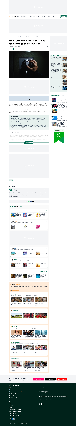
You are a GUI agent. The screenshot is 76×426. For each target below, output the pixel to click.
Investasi (11, 180)
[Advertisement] (38, 7)
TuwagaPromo (48, 16)
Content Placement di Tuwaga (15, 409)
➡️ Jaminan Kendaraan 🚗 (14, 389)
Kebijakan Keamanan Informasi (15, 415)
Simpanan (43, 16)
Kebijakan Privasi (12, 413)
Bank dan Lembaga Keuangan (15, 411)
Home (18, 16)
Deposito (11, 401)
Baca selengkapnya (29, 142)
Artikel (54, 16)
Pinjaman (37, 16)
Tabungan (11, 405)
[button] (29, 201)
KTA (10, 399)
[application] (39, 16)
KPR (10, 403)
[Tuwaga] (10, 190)
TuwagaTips (17, 36)
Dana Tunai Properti (13, 397)
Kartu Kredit (32, 16)
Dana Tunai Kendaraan (25, 16)
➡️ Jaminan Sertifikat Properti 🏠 (15, 391)
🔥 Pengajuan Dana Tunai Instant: (15, 387)
